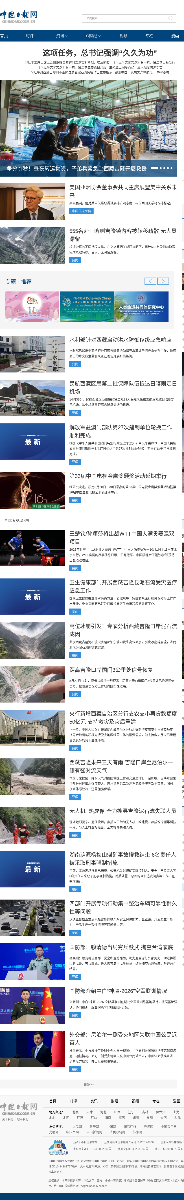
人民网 (77, 1126)
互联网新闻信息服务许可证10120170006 (129, 1142)
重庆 (122, 1117)
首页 (4, 36)
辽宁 (131, 1112)
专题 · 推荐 (18, 282)
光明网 (54, 1132)
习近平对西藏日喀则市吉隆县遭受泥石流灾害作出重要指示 (71, 72)
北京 (75, 1112)
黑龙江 (160, 1112)
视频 (123, 36)
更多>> (89, 1084)
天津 (89, 1112)
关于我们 (7, 1119)
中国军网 (72, 1132)
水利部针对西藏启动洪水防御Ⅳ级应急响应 (120, 340)
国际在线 (130, 1126)
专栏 (149, 36)
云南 (163, 1117)
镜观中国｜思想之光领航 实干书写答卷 (142, 72)
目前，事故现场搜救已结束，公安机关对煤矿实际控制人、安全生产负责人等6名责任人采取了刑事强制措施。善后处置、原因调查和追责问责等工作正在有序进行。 (122, 876)
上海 (176, 1112)
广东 (80, 1117)
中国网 (111, 1126)
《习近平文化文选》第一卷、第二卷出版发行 (143, 62)
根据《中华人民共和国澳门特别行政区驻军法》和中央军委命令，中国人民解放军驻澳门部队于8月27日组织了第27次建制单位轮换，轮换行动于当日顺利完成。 (122, 448)
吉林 (145, 1112)
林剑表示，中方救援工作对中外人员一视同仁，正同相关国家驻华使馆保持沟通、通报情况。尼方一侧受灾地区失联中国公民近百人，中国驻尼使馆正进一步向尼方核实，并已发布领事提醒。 (122, 1056)
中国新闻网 (94, 1132)
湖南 (66, 1117)
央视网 (148, 1126)
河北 (103, 1112)
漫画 (175, 36)
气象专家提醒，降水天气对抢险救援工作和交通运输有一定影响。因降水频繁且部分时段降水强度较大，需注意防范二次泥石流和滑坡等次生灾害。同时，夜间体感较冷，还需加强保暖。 (122, 783)
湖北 (52, 1117)
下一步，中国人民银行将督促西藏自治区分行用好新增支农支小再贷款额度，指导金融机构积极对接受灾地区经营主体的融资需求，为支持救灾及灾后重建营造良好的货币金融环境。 (122, 735)
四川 (136, 1117)
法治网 (137, 1132)
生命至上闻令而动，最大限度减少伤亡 (135, 67)
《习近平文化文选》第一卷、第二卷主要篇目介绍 (71, 67)
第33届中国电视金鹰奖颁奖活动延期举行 (118, 476)
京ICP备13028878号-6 (169, 1149)
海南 (108, 1117)
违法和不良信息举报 (85, 1142)
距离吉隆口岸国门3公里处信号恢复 (111, 670)
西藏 (177, 1117)
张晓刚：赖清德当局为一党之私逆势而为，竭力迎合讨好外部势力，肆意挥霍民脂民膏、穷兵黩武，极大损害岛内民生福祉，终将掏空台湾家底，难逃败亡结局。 (122, 963)
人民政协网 (117, 1132)
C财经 (91, 36)
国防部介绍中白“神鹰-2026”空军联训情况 (118, 991)
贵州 (150, 1117)
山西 (117, 1112)
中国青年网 (169, 1126)
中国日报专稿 (81, 211)
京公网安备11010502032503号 (92, 1149)
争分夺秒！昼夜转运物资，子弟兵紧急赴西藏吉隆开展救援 (77, 169)
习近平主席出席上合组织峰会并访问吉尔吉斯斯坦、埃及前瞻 (67, 62)
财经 (114, 1101)
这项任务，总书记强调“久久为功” (100, 53)
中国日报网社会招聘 (17, 520)
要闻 (75, 260)
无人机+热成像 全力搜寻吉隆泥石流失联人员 (122, 811)
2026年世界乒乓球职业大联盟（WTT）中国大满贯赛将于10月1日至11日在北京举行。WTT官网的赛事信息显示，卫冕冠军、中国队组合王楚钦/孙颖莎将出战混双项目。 (123, 555)
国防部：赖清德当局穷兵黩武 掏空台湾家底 (121, 947)
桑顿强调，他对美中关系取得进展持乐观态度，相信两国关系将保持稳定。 (121, 203)
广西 (94, 1117)
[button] (154, 168)
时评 (30, 36)
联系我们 (22, 1119)
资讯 (60, 36)
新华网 (94, 1126)
